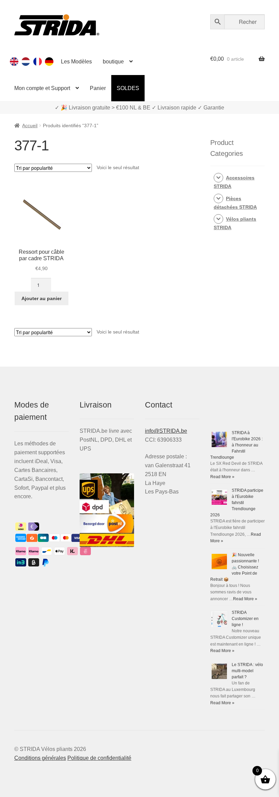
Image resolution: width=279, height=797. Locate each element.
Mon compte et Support (42, 88)
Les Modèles (76, 61)
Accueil (29, 125)
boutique (113, 61)
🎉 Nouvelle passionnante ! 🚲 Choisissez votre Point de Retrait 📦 (234, 567)
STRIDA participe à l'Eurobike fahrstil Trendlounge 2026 (236, 502)
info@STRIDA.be (166, 431)
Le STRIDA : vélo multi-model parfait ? (247, 670)
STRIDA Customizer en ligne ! (245, 618)
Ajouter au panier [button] (41, 298)
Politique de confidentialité (99, 758)
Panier (98, 88)
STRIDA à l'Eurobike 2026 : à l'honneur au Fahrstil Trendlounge (236, 445)
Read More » (222, 476)
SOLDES (128, 88)
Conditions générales (40, 758)
